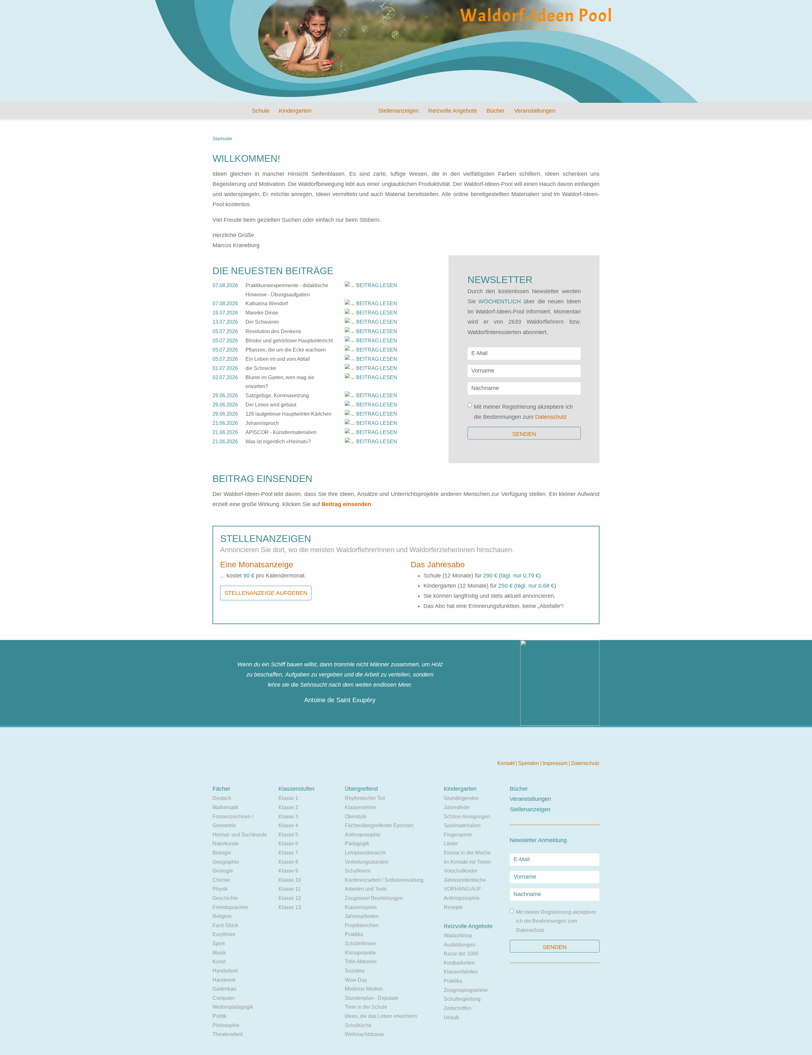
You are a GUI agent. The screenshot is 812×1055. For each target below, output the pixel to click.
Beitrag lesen (376, 285)
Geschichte (225, 898)
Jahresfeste (457, 807)
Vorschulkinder (460, 871)
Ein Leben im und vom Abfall (278, 359)
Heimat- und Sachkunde (240, 834)
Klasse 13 (289, 907)
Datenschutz (551, 417)
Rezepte (453, 907)
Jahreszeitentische (465, 880)
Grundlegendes (461, 798)
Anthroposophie (363, 834)
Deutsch (222, 798)
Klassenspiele (361, 907)
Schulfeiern (357, 871)
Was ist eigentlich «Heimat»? (278, 441)
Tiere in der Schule (366, 1007)
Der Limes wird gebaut (271, 404)
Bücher (496, 111)
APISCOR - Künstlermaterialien (281, 432)
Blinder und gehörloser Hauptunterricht (289, 340)
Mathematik (226, 807)
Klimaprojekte (360, 952)
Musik (219, 952)
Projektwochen (361, 925)
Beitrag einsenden (346, 504)
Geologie (223, 871)
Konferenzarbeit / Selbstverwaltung (384, 880)
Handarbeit (225, 970)
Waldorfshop (458, 935)
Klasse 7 (288, 852)
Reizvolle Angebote (452, 111)
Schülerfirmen (360, 943)
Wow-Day (356, 980)
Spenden (529, 763)
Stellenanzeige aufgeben (265, 593)
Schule (260, 111)
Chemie (221, 880)
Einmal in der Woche (467, 852)
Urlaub (451, 1017)
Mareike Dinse (262, 312)
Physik (220, 889)
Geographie (226, 862)
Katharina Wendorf (267, 303)
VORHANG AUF (462, 889)
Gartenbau (224, 989)
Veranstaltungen (534, 111)
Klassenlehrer (360, 807)
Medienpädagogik (233, 1007)
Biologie (222, 852)
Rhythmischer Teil (365, 798)
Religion (222, 916)
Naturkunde (226, 843)
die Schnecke (261, 368)
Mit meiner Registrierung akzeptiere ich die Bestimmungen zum (523, 412)
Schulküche (358, 1025)
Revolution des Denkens (273, 331)
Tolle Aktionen (361, 961)
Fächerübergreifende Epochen (379, 825)
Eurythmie (224, 934)
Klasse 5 (288, 834)
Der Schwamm (262, 322)
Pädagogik (357, 843)
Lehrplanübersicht (365, 852)
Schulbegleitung (462, 999)
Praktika (354, 934)
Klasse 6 (288, 843)
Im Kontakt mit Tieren (467, 862)
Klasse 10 (289, 880)
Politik (219, 1016)
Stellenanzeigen (398, 111)
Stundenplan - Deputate (371, 998)
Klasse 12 (289, 898)
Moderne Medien (364, 989)
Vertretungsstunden (367, 862)
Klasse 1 (288, 798)
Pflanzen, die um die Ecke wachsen (286, 350)
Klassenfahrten (461, 971)
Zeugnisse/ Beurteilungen (374, 898)
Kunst (219, 961)
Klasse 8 (288, 862)
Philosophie (226, 1025)
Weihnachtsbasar (364, 1034)
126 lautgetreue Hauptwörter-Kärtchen (288, 414)
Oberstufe (356, 816)
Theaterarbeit (228, 1034)
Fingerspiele (458, 834)
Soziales (354, 970)
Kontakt (506, 763)
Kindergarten (295, 111)
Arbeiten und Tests (366, 889)
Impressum (556, 763)
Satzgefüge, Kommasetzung (277, 395)
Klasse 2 (288, 807)
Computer (224, 998)
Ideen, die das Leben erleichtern (381, 1016)
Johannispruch (262, 423)
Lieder (451, 843)
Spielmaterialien (462, 825)
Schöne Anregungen (467, 816)
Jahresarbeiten (361, 916)
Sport (219, 943)
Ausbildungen (459, 944)
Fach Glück (225, 925)
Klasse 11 (289, 889)
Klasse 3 (288, 816)
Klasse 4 (288, 825)
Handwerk (224, 980)
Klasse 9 (288, 871)
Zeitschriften (457, 1008)
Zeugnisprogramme (466, 990)
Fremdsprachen (230, 907)
